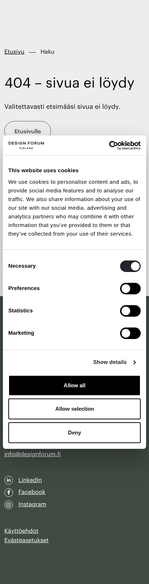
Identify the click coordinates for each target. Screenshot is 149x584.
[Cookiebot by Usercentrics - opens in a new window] (109, 145)
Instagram (32, 504)
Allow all (74, 385)
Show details (110, 362)
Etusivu (14, 52)
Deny (74, 432)
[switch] (130, 288)
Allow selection (74, 409)
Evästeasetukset (26, 540)
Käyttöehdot (21, 531)
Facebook (31, 492)
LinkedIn (30, 480)
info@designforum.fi (32, 454)
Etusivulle (27, 131)
